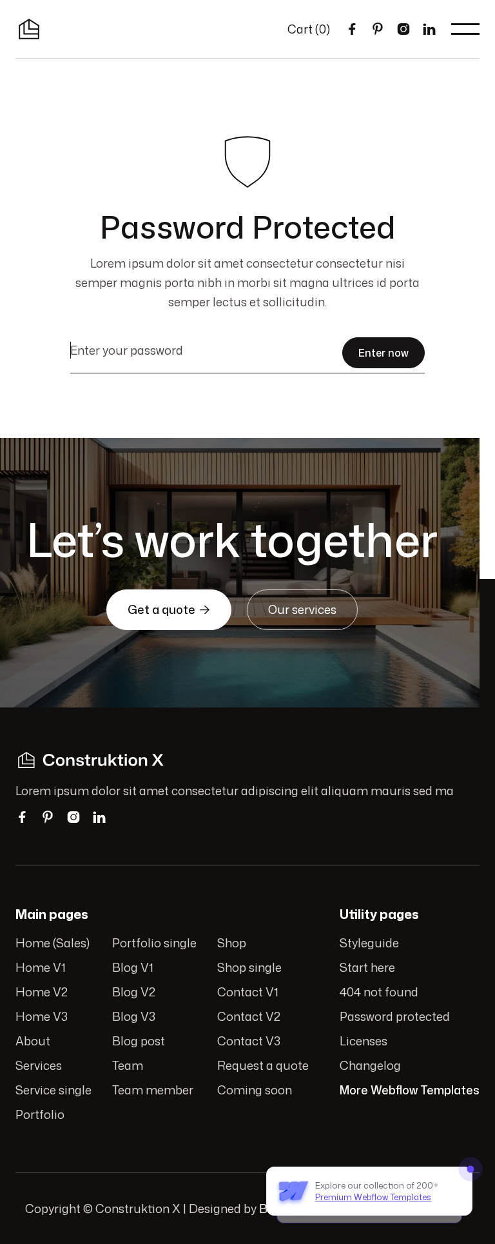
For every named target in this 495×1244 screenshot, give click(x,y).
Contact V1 (247, 991)
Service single (53, 1089)
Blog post (138, 1040)
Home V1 (40, 967)
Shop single (249, 967)
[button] (308, 29)
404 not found (379, 991)
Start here (367, 967)
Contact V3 (248, 1040)
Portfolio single (154, 942)
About (32, 1040)
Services (38, 1065)
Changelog (370, 1065)
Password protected (395, 1016)
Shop (231, 942)
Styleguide (369, 942)
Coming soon (254, 1089)
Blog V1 (132, 967)
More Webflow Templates (410, 1089)
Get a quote (169, 609)
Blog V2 (133, 991)
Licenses (363, 1040)
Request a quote (263, 1065)
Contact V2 (248, 1016)
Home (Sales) (52, 942)
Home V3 (41, 1016)
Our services (302, 609)
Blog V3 (133, 1016)
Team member (152, 1089)
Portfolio (39, 1114)
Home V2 (41, 991)
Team (127, 1065)
